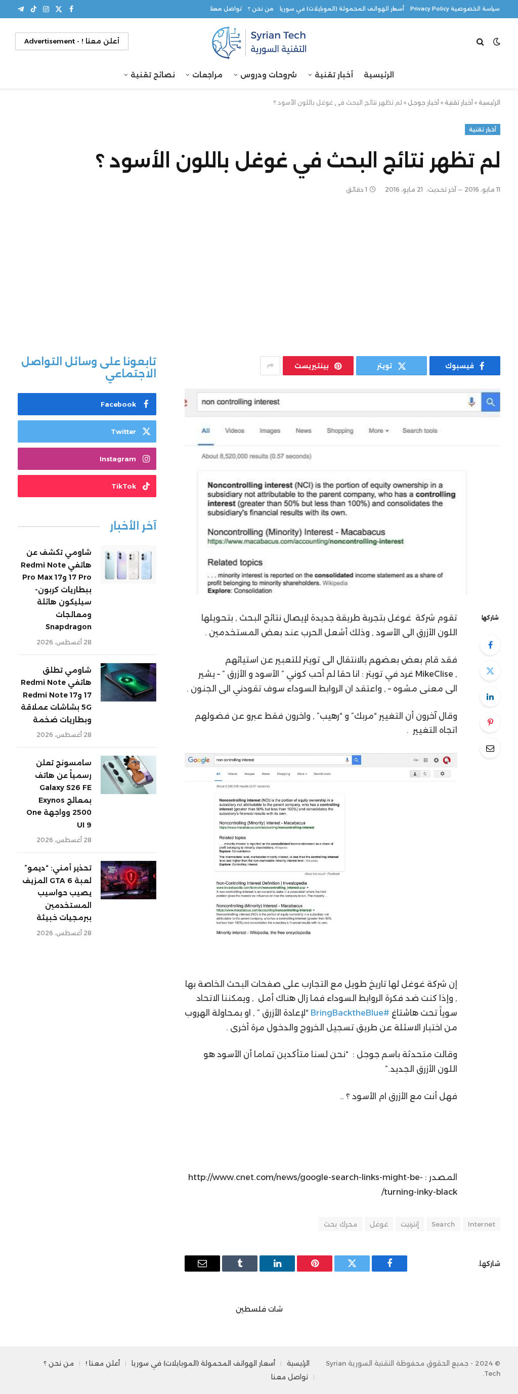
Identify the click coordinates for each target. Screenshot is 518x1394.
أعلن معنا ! (102, 1363)
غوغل (379, 1224)
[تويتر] (490, 671)
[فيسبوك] (490, 645)
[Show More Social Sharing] (270, 365)
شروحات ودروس (268, 74)
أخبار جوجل (423, 102)
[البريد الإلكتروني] (490, 748)
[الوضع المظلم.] (497, 41)
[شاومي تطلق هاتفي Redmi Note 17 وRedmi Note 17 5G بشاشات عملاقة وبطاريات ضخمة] (128, 682)
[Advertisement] (259, 275)
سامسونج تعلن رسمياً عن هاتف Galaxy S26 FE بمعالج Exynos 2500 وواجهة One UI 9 (59, 794)
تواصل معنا (226, 9)
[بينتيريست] (490, 722)
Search (443, 1224)
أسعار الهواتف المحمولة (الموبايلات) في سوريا (342, 9)
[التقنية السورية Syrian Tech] (259, 41)
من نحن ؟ (261, 9)
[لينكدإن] (490, 696)
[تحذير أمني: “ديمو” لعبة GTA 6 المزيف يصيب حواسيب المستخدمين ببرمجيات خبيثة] (128, 880)
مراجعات (207, 74)
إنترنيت (410, 1224)
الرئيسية (379, 74)
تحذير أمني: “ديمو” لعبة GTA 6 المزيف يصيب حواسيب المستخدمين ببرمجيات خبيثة (57, 892)
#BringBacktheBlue (350, 1013)
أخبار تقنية (334, 74)
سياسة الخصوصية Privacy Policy (455, 9)
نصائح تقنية (153, 74)
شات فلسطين (259, 1309)
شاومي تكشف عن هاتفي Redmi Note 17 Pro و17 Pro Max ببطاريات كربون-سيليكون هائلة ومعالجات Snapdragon (56, 589)
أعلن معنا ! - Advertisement (71, 41)
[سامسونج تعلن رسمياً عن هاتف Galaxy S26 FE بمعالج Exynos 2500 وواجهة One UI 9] (128, 775)
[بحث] (481, 41)
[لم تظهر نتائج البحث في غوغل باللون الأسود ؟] (342, 491)
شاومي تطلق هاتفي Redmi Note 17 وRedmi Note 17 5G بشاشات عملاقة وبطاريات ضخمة (56, 695)
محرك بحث (340, 1224)
